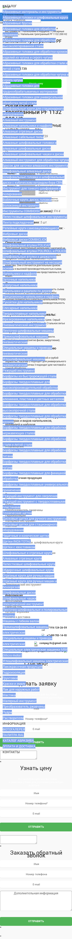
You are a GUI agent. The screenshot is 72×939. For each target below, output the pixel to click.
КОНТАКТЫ (11, 752)
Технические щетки (17, 513)
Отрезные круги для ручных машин (28, 575)
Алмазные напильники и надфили (27, 125)
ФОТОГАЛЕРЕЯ (14, 729)
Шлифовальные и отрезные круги (27, 553)
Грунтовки (10, 678)
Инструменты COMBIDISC (21, 211)
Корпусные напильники (20, 285)
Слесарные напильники (20, 308)
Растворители (13, 718)
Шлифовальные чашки (19, 598)
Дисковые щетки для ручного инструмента (34, 518)
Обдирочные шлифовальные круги (28, 570)
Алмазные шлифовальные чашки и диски (33, 154)
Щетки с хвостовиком (19, 547)
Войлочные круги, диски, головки (27, 199)
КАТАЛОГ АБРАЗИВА (18, 740)
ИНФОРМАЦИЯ (14, 723)
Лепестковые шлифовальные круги (29, 564)
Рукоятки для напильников (23, 302)
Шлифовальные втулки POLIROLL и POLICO (34, 251)
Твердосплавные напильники (24, 313)
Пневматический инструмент (24, 325)
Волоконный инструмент (21, 205)
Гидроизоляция (14, 672)
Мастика (9, 695)
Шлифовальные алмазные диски (27, 171)
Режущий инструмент (19, 370)
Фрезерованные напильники (24, 319)
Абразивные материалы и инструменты (32, 11)
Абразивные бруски (17, 23)
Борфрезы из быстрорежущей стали (29, 376)
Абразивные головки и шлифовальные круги (35, 17)
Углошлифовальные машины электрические (35, 661)
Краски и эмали (14, 683)
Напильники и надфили (20, 273)
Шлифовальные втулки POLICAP (27, 245)
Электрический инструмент (23, 604)
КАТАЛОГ (10, 6)
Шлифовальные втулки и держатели (29, 256)
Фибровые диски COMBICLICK (25, 239)
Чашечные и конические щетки (26, 535)
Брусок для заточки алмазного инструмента (35, 165)
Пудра (7, 712)
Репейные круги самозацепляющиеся (31, 228)
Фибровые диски (15, 234)
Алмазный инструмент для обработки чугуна (36, 160)
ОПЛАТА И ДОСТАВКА (19, 746)
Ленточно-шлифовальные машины (28, 330)
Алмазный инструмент (19, 120)
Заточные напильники (19, 279)
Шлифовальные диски (19, 592)
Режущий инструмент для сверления (30, 496)
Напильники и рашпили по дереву (27, 291)
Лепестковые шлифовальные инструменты (35, 216)
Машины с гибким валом (21, 621)
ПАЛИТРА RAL (13, 735)
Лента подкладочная (18, 222)
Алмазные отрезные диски (23, 131)
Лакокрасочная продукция (22, 666)
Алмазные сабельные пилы (23, 137)
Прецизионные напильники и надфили (31, 296)
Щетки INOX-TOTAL (17, 541)
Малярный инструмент (20, 701)
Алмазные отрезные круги (22, 558)
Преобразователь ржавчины (24, 706)
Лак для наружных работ (21, 689)
